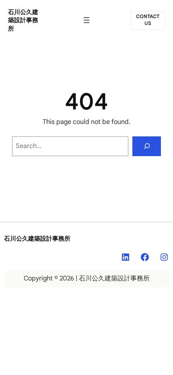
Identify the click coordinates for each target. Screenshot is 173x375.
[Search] (146, 146)
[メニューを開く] (86, 20)
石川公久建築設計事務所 (23, 20)
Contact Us (147, 20)
